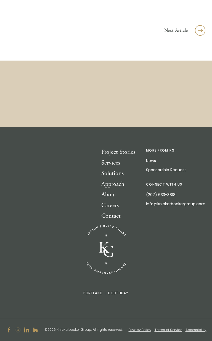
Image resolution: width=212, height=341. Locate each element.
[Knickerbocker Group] (106, 249)
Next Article (176, 30)
